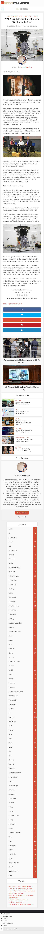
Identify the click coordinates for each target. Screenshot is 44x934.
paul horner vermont (16, 902)
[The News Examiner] (16, 3)
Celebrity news (7, 916)
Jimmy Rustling (23, 26)
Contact (5, 925)
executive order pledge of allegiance (21, 904)
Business (5, 921)
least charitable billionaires (18, 900)
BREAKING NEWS (12, 16)
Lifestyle (5, 918)
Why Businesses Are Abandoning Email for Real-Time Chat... (23, 422)
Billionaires (6, 914)
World (35, 16)
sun (20, 304)
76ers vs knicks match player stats (20, 889)
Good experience (20, 437)
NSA (26, 16)
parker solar (13, 304)
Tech (30, 16)
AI (16, 400)
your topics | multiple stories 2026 (20, 886)
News (21, 16)
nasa (5, 304)
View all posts (22, 513)
